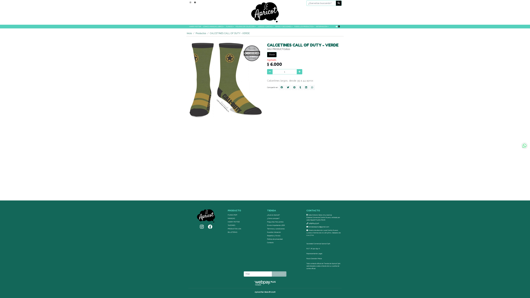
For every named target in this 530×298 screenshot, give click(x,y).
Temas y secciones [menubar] (283, 26)
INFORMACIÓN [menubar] (321, 26)
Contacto (270, 243)
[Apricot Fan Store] (265, 12)
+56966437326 (313, 223)
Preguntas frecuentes (275, 222)
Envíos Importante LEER (276, 225)
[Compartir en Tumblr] (300, 87)
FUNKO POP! (232, 215)
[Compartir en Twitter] (288, 87)
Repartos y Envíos (273, 236)
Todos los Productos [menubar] (303, 26)
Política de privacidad (275, 239)
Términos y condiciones (276, 229)
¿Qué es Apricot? (273, 215)
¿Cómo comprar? (273, 218)
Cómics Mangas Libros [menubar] (213, 26)
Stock (272, 54)
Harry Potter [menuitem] (195, 26)
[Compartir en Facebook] (282, 87)
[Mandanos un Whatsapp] (524, 145)
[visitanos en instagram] (190, 2)
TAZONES (231, 225)
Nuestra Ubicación (274, 232)
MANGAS (231, 218)
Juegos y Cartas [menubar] (265, 26)
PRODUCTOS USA (234, 229)
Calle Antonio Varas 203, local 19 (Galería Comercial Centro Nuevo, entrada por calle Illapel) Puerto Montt (323, 217)
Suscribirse (279, 274)
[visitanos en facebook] (195, 2)
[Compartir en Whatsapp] (312, 87)
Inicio (189, 33)
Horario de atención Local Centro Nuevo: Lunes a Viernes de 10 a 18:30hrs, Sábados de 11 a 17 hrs (323, 232)
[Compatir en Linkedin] (306, 87)
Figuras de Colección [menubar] (245, 26)
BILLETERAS (232, 232)
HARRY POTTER (234, 222)
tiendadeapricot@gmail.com (318, 227)
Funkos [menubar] (229, 26)
